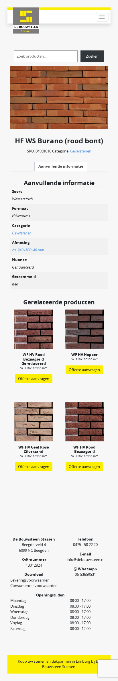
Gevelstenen (80, 151)
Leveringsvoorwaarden (30, 580)
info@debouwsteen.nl (85, 559)
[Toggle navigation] (102, 16)
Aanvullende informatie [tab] (60, 166)
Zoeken (92, 56)
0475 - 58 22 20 (85, 544)
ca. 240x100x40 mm (28, 250)
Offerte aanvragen (33, 378)
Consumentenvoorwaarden (34, 585)
